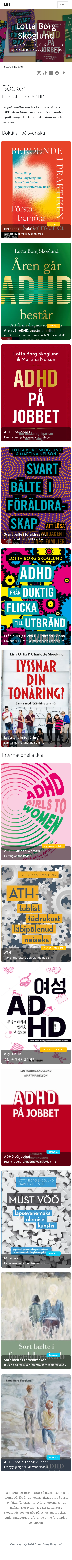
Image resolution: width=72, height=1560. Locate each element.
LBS (7, 4)
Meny (63, 4)
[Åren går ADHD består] (36, 291)
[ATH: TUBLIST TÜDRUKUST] (36, 913)
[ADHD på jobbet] (36, 392)
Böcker (18, 66)
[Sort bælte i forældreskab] (36, 1320)
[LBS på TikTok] (45, 73)
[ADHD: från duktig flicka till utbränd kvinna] (36, 596)
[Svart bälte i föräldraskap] (36, 495)
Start (7, 66)
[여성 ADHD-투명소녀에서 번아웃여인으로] (36, 1015)
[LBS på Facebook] (57, 73)
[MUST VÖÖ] (36, 1219)
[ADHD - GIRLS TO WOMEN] (36, 811)
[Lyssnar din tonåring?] (36, 698)
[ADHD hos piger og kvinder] (36, 1422)
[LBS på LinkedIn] (51, 73)
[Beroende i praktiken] (36, 189)
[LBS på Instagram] (39, 73)
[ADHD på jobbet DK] (36, 1117)
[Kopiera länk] (63, 73)
